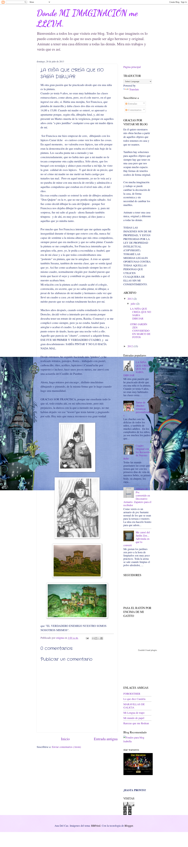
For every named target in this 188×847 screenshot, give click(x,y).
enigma (60, 637)
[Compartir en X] (98, 638)
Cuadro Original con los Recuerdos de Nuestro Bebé (137, 452)
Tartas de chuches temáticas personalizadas (136, 409)
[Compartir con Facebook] (101, 638)
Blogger (129, 825)
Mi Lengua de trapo (134, 712)
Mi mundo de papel (133, 718)
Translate (134, 89)
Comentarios (134, 110)
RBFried (95, 825)
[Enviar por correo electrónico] (93, 638)
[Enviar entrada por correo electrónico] (87, 637)
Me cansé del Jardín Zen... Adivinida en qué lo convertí (136, 538)
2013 (130, 298)
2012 (130, 346)
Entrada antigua (106, 738)
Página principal (132, 67)
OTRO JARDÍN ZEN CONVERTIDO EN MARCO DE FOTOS (140, 330)
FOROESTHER (131, 693)
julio (133, 303)
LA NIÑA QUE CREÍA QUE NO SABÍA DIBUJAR (140, 313)
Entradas (132, 103)
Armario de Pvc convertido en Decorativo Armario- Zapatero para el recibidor (137, 497)
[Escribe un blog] (96, 638)
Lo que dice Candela (134, 699)
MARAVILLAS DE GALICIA (134, 705)
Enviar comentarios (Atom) (66, 747)
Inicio (65, 738)
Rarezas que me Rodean (136, 723)
